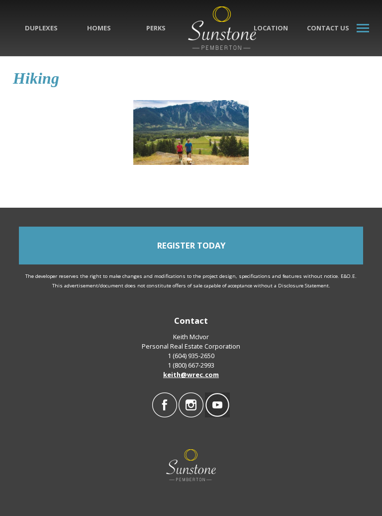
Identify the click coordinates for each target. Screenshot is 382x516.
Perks (156, 27)
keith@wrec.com (191, 374)
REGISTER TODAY (191, 245)
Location (271, 27)
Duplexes (41, 27)
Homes (99, 27)
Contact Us (328, 27)
